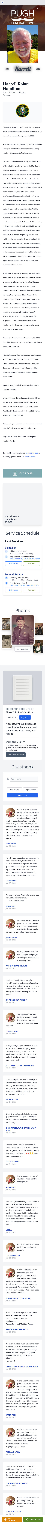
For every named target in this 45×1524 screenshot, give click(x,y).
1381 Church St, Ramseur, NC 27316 (24, 585)
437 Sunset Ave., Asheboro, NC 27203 (25, 559)
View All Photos (22, 649)
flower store (30, 456)
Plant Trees (31, 564)
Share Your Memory (16, 754)
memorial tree (32, 452)
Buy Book (25, 717)
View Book (12, 717)
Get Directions (13, 564)
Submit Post (22, 795)
